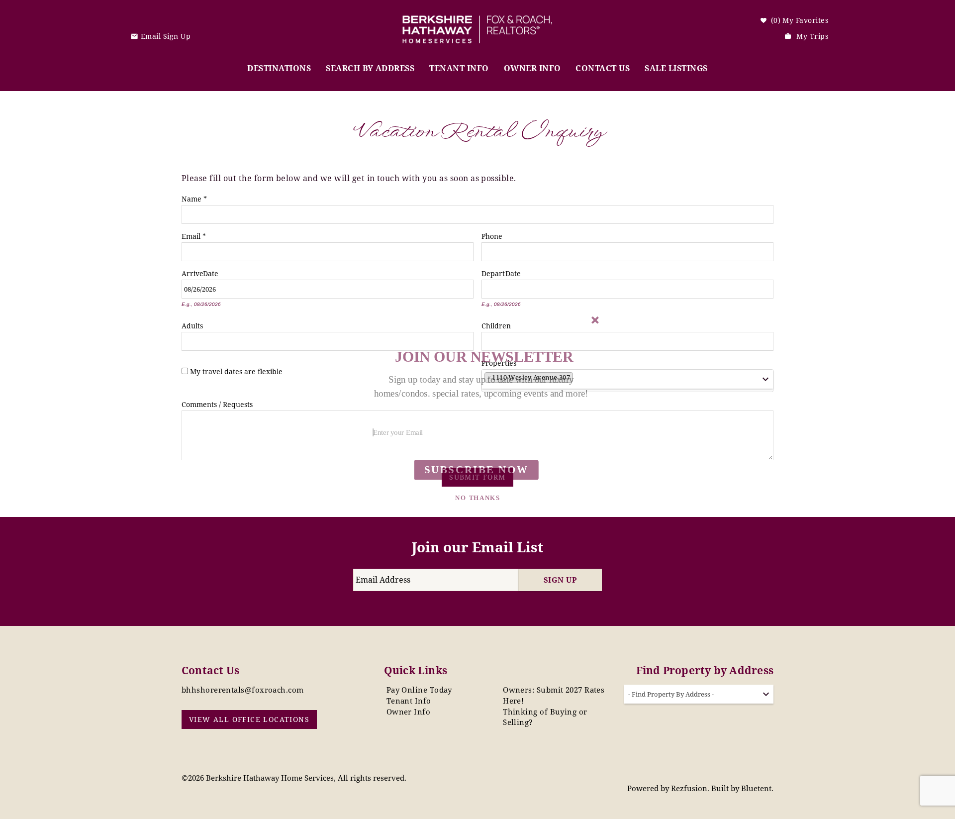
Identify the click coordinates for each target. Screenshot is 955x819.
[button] (481, 387)
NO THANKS (477, 498)
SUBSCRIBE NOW (476, 469)
